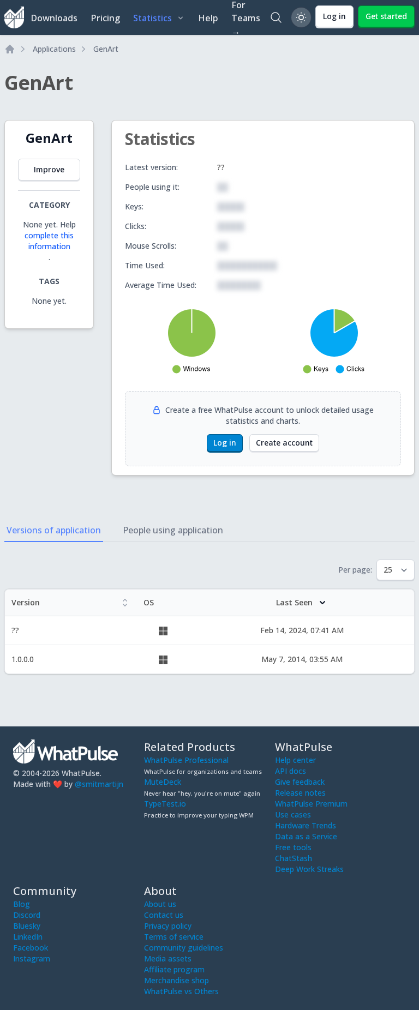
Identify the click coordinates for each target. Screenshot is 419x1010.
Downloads (54, 18)
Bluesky (26, 926)
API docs (290, 771)
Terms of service (173, 936)
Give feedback (300, 782)
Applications (54, 49)
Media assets (167, 958)
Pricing (105, 18)
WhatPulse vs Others (181, 991)
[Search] (276, 17)
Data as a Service (306, 836)
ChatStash (293, 858)
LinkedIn (28, 936)
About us (160, 904)
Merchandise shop (176, 980)
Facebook (30, 947)
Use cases (293, 814)
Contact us (163, 915)
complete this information (49, 240)
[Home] (9, 49)
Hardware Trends (305, 825)
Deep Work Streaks (309, 869)
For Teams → (245, 17)
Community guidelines (183, 947)
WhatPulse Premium (311, 803)
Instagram (31, 958)
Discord (26, 915)
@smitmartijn (99, 784)
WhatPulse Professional (186, 760)
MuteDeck (162, 782)
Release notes (300, 792)
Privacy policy (167, 926)
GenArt (105, 49)
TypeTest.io (165, 803)
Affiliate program (174, 969)
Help (208, 18)
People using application (173, 530)
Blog (21, 904)
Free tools (293, 847)
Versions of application (54, 530)
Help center (295, 760)
